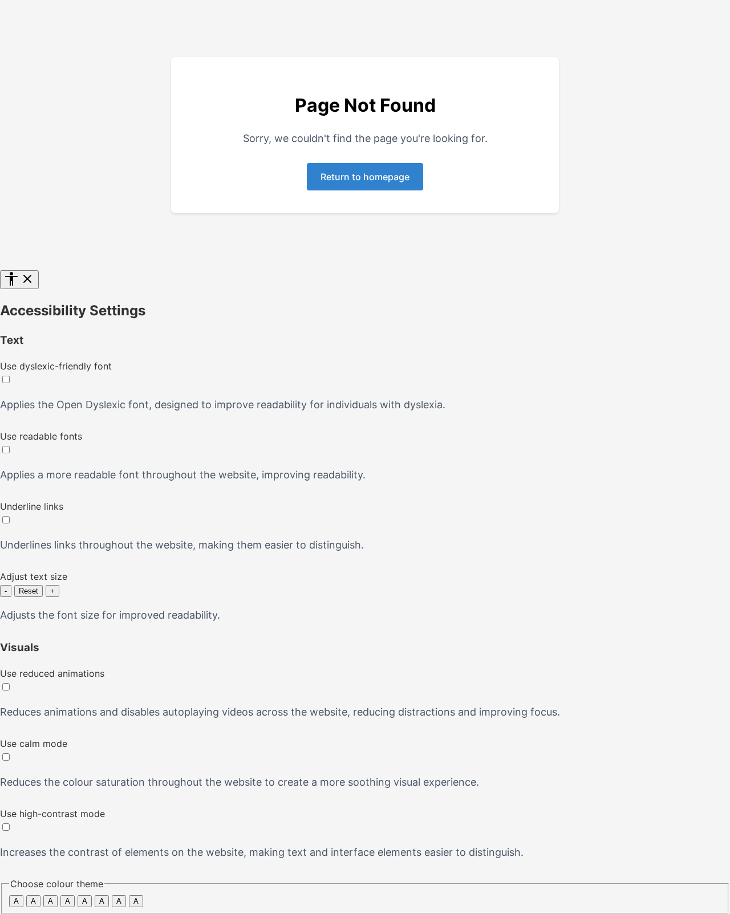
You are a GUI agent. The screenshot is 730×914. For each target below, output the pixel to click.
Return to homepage (365, 176)
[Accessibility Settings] (19, 279)
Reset (28, 591)
